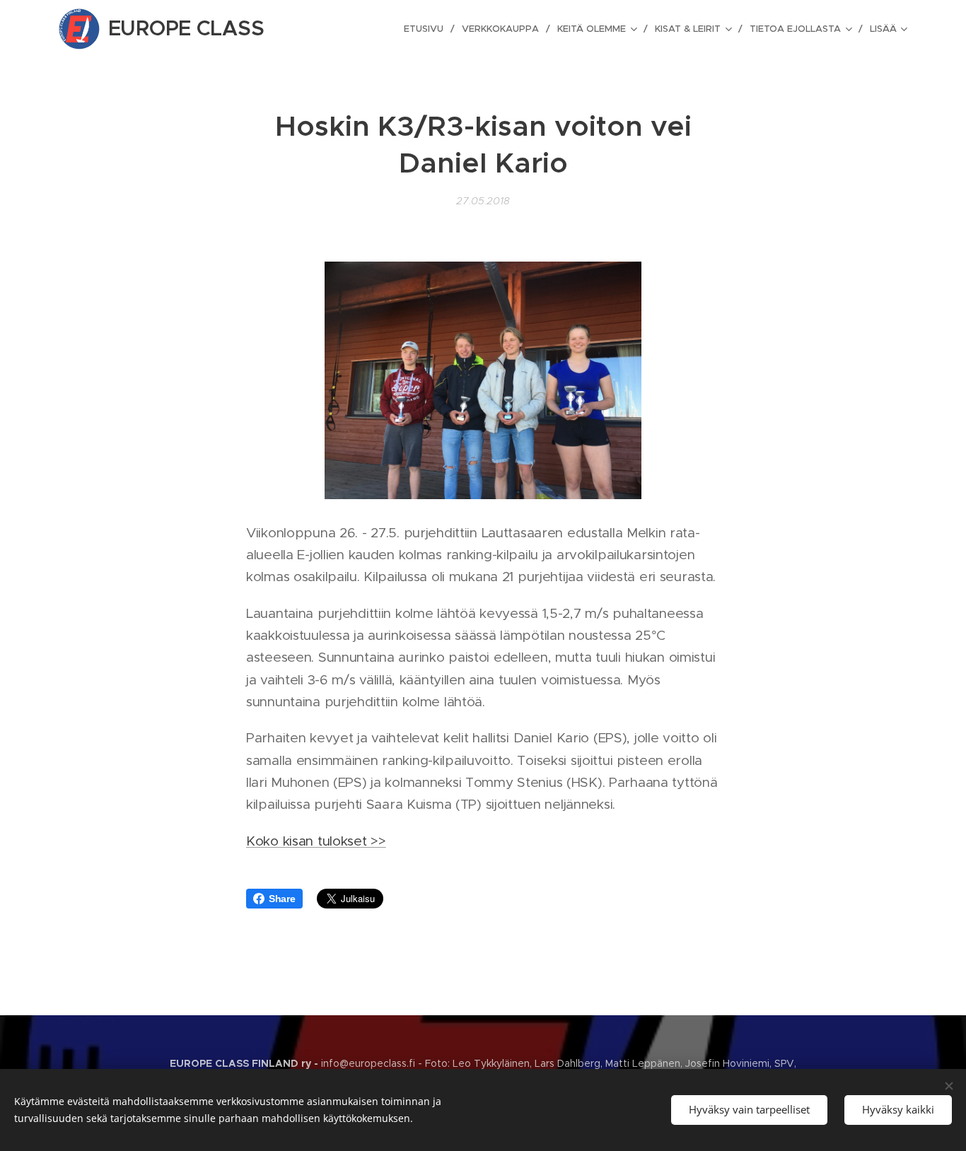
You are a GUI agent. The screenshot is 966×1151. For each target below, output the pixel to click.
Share (282, 898)
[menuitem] (427, 29)
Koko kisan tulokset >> (316, 841)
